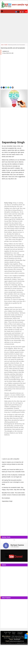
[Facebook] (1, 87)
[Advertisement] (14, 29)
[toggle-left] (4, 11)
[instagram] (23, 11)
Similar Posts (6, 537)
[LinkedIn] (6, 87)
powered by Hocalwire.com (22, 643)
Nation (4, 565)
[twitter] (18, 11)
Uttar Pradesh (6, 597)
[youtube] (20, 11)
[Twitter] (4, 87)
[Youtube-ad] (14, 555)
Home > (3, 44)
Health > (6, 44)
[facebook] (16, 11)
